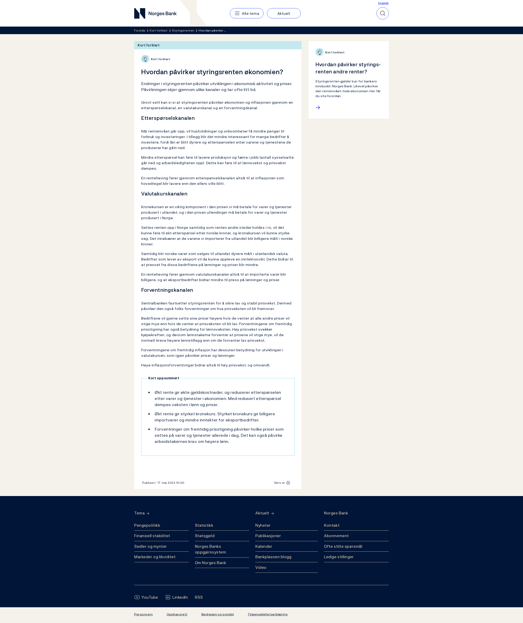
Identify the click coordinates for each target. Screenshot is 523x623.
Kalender (264, 546)
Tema (139, 513)
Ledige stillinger (339, 557)
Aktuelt (262, 513)
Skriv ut (279, 482)
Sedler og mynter (150, 546)
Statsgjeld (205, 536)
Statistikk (204, 525)
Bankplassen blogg (273, 557)
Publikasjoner (268, 536)
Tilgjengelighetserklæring (267, 614)
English (383, 3)
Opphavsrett (177, 614)
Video (261, 567)
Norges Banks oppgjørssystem (210, 549)
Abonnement (336, 536)
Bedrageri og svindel (217, 614)
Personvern (143, 614)
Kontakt (332, 525)
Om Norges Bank (210, 563)
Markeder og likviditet (154, 557)
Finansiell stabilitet (152, 536)
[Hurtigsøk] (383, 13)
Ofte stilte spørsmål (343, 546)
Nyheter (263, 525)
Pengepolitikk (147, 525)
